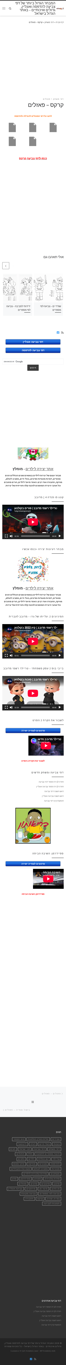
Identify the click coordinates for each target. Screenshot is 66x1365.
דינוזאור (22, 1144)
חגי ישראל (24, 1149)
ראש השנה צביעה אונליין (53, 796)
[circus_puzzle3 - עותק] (12, 141)
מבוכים (43, 1164)
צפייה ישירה (53, 1199)
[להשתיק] (11, 536)
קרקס (40, 1199)
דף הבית (60, 22)
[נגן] (59, 536)
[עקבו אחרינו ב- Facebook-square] (58, 332)
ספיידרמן (25, 1179)
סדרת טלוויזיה (52, 1179)
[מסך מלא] (6, 536)
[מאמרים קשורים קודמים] (13, 265)
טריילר (56, 1159)
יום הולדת (43, 1159)
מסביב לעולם (41, 1169)
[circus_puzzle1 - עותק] (32, 141)
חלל (30, 1154)
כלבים (21, 1159)
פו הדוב (56, 1189)
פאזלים (23, 1184)
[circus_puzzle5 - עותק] (32, 127)
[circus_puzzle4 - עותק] (12, 127)
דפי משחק (49, 22)
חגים (12, 1149)
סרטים (34, 1184)
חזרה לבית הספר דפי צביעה (51, 781)
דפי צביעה (39, 1149)
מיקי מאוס (18, 1164)
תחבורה (29, 1199)
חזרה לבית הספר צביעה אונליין (50, 786)
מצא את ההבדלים (20, 1169)
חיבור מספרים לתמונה (48, 1154)
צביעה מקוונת (28, 1193)
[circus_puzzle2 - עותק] (53, 127)
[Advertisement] (33, 63)
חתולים (20, 1154)
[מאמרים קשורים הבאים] (5, 265)
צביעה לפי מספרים (50, 1193)
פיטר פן (43, 1189)
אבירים (56, 1139)
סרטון (57, 1184)
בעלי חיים (44, 1144)
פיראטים (30, 1189)
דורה (33, 1144)
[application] (33, 522)
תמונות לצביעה (52, 1203)
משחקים (55, 1174)
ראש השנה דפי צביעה (54, 791)
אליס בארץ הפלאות (38, 1139)
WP (41, 1351)
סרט (14, 1179)
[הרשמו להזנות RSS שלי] (62, 332)
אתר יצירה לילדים (39, 469)
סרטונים (45, 1184)
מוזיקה (31, 1164)
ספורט (37, 1179)
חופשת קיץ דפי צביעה (54, 800)
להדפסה (55, 1164)
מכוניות (56, 1169)
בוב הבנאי (19, 1139)
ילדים (31, 1159)
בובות (57, 1144)
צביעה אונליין (15, 1189)
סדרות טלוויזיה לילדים (35, 1174)
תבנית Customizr (18, 1351)
